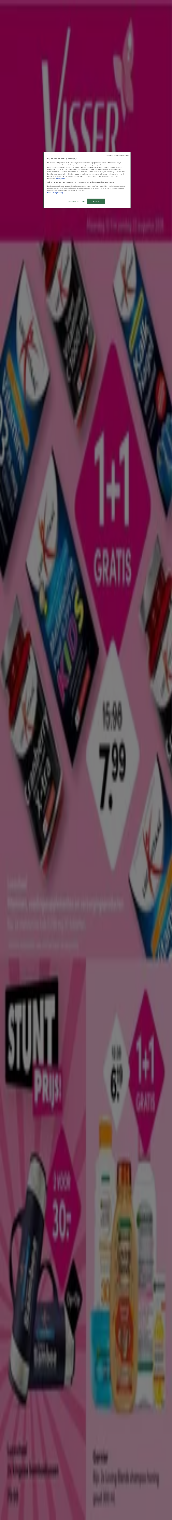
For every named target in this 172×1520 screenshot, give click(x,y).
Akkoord (96, 201)
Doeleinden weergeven (76, 201)
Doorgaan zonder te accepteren (117, 155)
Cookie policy (60, 178)
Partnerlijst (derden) (55, 193)
